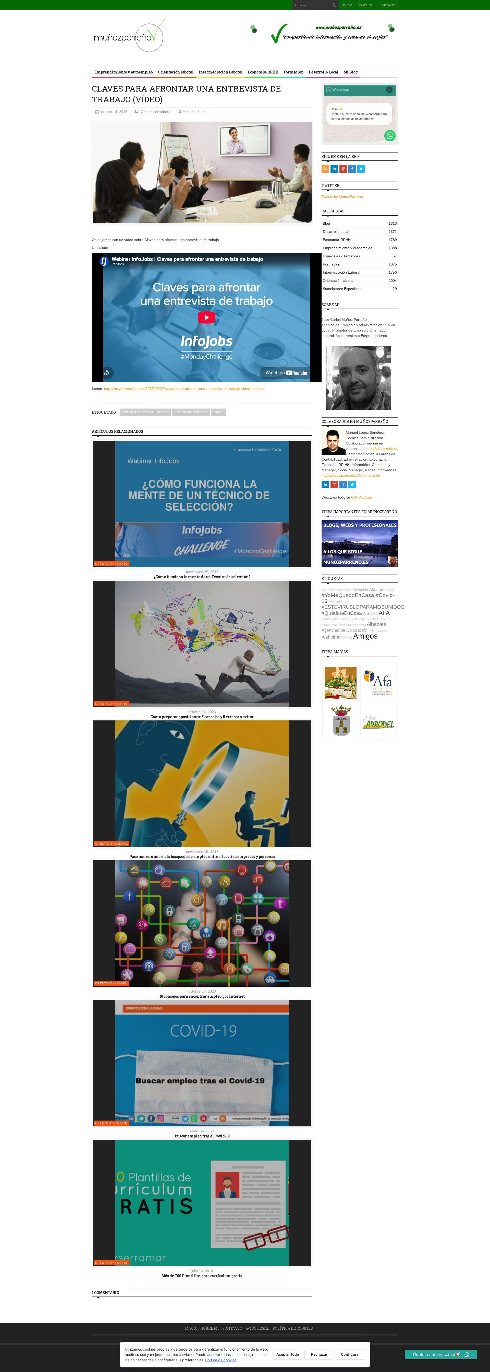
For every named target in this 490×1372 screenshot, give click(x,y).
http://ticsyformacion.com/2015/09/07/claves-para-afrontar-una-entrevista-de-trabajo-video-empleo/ (184, 389)
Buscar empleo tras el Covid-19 (202, 1136)
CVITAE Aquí (361, 497)
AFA (384, 612)
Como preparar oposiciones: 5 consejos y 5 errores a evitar (202, 716)
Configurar (350, 1354)
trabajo (218, 412)
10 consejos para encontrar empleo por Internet (202, 996)
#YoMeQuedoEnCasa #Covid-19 (358, 598)
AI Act (347, 637)
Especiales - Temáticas (360, 256)
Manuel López (193, 112)
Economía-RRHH (263, 72)
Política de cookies (292, 1328)
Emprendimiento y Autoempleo (123, 72)
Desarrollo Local (323, 72)
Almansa (359, 625)
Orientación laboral (176, 72)
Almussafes (378, 630)
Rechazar (319, 1354)
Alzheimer (332, 637)
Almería (370, 613)
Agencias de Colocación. (345, 630)
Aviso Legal (257, 1328)
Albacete (376, 624)
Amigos (365, 636)
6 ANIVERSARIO (379, 619)
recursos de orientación (191, 412)
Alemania (360, 590)
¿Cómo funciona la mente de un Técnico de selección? (202, 576)
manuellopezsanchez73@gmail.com (351, 475)
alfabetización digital (337, 625)
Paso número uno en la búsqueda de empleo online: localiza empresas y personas (202, 856)
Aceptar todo (287, 1354)
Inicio (346, 5)
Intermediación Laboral (221, 72)
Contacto (387, 5)
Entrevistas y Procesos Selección (145, 412)
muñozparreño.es (384, 449)
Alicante (376, 589)
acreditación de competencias (344, 619)
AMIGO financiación (336, 590)
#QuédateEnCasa (342, 613)
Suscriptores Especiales (360, 289)
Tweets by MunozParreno (342, 197)
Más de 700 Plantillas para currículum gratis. (202, 1275)
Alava (389, 590)
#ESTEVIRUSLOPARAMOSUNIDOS (363, 607)
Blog (360, 223)
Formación (294, 72)
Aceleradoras (338, 602)
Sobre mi (366, 5)
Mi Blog (351, 72)
